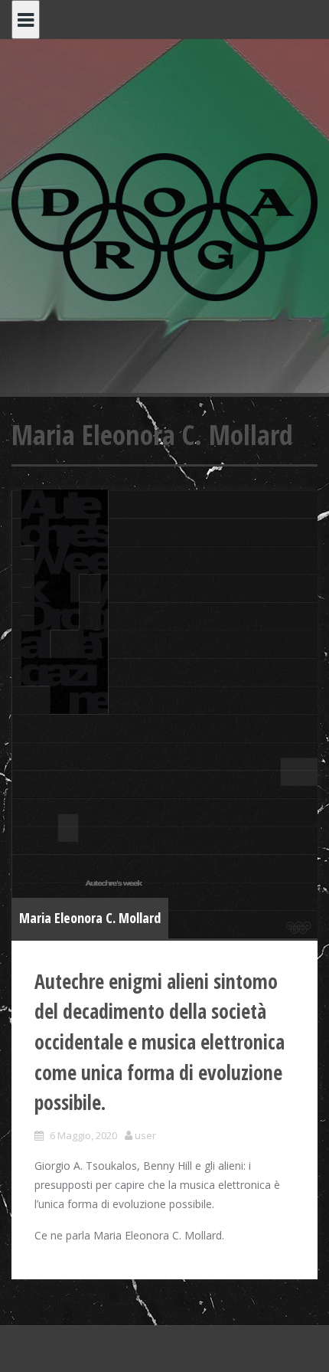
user (145, 1135)
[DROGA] (164, 225)
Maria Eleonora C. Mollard (90, 918)
